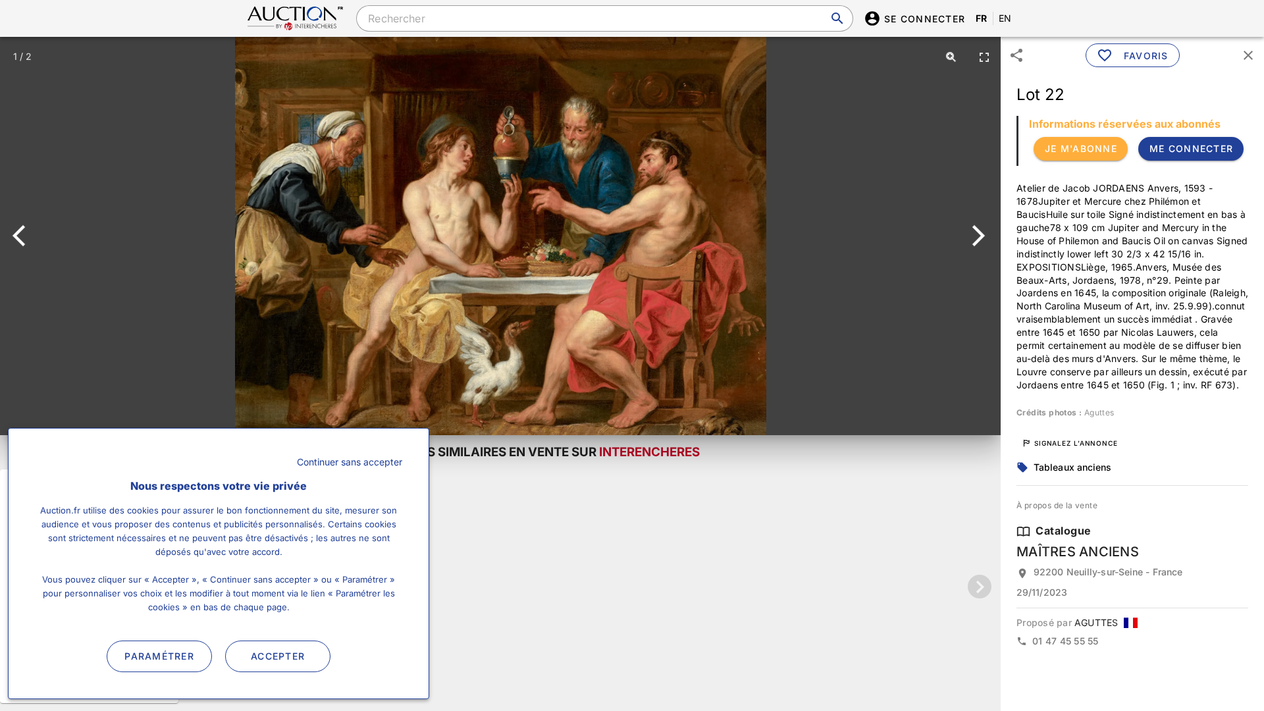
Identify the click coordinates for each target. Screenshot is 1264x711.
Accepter (278, 656)
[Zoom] (951, 56)
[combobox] (604, 18)
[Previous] (24, 236)
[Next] (976, 236)
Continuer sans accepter (349, 461)
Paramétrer (159, 656)
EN (1005, 18)
